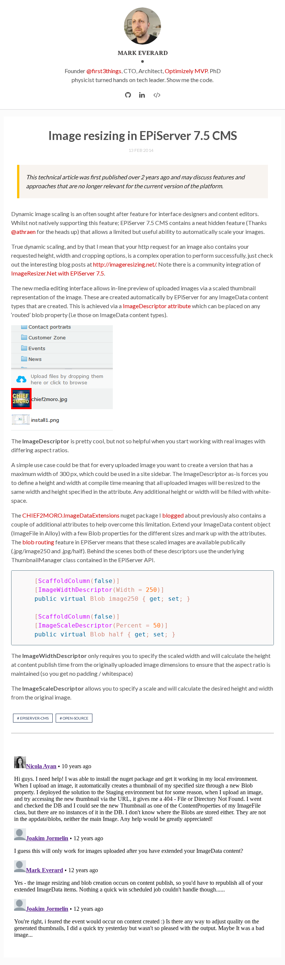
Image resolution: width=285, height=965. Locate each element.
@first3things (103, 70)
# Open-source (74, 718)
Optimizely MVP (186, 70)
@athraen (23, 231)
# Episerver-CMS (33, 718)
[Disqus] (142, 846)
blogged (173, 515)
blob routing (38, 541)
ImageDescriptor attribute (157, 305)
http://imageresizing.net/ (124, 264)
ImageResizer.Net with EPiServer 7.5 (57, 273)
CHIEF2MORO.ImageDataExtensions (70, 515)
